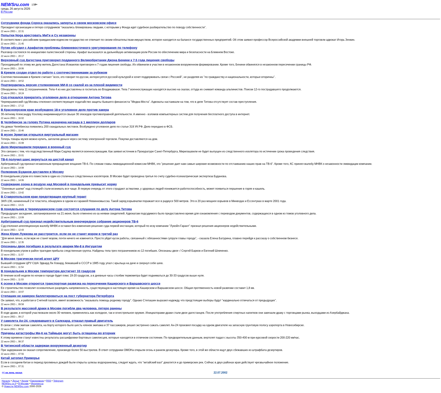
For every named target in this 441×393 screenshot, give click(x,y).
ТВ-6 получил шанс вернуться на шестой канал (37, 159)
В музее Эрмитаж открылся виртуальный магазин (39, 134)
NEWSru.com (15, 4)
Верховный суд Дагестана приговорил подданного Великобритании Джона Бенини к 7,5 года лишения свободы (87, 60)
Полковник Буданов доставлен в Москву (32, 172)
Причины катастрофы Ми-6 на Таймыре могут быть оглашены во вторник (58, 333)
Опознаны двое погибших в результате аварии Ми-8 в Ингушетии (51, 246)
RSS (48, 380)
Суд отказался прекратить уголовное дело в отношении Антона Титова (56, 97)
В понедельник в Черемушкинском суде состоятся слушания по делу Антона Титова (66, 209)
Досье (15, 380)
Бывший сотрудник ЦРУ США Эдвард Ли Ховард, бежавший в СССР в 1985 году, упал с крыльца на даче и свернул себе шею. (82, 263)
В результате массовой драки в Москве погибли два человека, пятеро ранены (61, 308)
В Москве (23, 383)
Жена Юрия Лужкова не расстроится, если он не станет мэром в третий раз (59, 234)
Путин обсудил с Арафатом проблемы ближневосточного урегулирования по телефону (69, 47)
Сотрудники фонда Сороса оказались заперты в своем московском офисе (58, 23)
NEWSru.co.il (9, 383)
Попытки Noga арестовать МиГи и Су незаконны (38, 35)
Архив (24, 380)
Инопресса (37, 383)
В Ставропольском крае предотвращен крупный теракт (43, 196)
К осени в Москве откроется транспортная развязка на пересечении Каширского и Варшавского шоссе (80, 283)
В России (7, 11)
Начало (6, 380)
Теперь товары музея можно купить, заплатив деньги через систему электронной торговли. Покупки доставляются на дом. (79, 139)
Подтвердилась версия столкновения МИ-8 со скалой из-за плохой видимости (61, 85)
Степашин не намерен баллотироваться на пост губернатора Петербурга (57, 296)
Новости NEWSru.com (16, 386)
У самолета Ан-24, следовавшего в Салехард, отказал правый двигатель (57, 321)
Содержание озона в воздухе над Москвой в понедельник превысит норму (59, 184)
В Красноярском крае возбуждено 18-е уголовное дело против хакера (55, 110)
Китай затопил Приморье (20, 358)
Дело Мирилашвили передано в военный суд (36, 147)
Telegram (58, 380)
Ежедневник (37, 380)
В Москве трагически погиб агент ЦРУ (30, 258)
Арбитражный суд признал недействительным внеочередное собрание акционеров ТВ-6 (69, 221)
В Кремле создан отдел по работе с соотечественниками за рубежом (54, 72)
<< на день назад (12, 372)
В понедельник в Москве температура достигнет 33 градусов (48, 271)
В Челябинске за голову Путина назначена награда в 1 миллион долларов (58, 122)
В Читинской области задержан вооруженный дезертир (44, 345)
